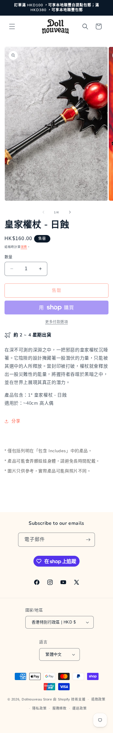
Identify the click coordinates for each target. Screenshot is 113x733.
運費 (24, 247)
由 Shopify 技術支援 (69, 699)
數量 (9, 257)
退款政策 (98, 699)
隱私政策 (39, 708)
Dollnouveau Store (37, 699)
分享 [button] (15, 421)
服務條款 (59, 708)
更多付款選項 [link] (56, 322)
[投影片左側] (43, 212)
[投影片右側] (70, 212)
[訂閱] (88, 540)
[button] (12, 26)
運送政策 (79, 708)
